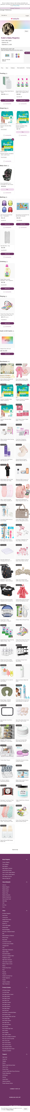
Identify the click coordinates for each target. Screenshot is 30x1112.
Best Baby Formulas (6, 1002)
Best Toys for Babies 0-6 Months (9, 1036)
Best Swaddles (5, 1032)
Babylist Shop (5, 892)
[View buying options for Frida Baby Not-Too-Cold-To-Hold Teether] (7, 671)
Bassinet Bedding (6, 929)
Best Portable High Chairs (7, 1028)
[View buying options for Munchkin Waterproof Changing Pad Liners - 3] (7, 551)
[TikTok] (7, 1092)
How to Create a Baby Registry (8, 872)
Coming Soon (5, 917)
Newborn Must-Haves (6, 919)
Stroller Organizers (6, 977)
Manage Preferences (15, 8)
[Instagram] (10, 1092)
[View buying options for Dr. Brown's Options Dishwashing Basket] (7, 771)
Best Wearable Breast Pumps (8, 1048)
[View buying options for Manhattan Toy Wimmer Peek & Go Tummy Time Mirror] (7, 791)
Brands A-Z (4, 923)
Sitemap (4, 1077)
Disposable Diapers (6, 953)
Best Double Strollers (6, 1020)
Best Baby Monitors (6, 1006)
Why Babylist (5, 866)
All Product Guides (6, 990)
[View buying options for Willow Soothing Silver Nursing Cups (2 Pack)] (7, 430)
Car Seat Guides (5, 992)
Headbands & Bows (6, 957)
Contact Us (4, 1059)
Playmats (4, 973)
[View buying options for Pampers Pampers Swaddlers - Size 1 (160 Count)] (7, 145)
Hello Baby (4, 901)
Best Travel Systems (6, 1044)
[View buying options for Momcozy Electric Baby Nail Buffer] (22, 671)
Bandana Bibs (5, 927)
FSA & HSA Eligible (6, 925)
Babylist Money (5, 888)
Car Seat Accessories (6, 941)
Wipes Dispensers (6, 983)
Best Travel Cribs (5, 1040)
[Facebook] (13, 1092)
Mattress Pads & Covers (7, 963)
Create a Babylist (5, 862)
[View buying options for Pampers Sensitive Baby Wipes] (7, 117)
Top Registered (5, 921)
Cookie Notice (5, 1079)
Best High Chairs (5, 1022)
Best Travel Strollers (6, 1042)
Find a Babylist (5, 864)
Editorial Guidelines (6, 1081)
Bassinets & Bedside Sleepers (8, 931)
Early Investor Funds (6, 899)
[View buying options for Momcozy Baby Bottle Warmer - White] (7, 82)
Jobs (3, 903)
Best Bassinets (5, 1010)
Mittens (3, 965)
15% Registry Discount (7, 876)
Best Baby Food (5, 1000)
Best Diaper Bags (6, 1018)
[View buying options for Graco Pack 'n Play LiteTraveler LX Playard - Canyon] (7, 611)
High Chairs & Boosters (7, 959)
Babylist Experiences (6, 897)
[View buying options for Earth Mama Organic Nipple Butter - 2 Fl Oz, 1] (22, 410)
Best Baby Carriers (6, 998)
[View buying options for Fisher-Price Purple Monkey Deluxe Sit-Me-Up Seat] (22, 811)
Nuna (3, 969)
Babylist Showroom (6, 894)
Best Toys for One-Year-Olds (8, 1038)
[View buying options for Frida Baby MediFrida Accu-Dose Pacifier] (7, 511)
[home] (15, 857)
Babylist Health (5, 890)
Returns (4, 1063)
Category (13, 67)
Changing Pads (5, 945)
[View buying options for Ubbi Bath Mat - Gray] (7, 237)
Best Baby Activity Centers (7, 994)
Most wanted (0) (20, 67)
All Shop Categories (6, 913)
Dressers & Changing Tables (8, 955)
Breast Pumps (5, 937)
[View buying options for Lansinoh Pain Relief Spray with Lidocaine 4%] (7, 451)
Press (3, 907)
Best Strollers (5, 1030)
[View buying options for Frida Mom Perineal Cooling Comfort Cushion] (22, 751)
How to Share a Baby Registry (8, 874)
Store (7, 67)
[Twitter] (20, 1092)
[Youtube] (23, 1092)
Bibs (3, 933)
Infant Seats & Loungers (7, 961)
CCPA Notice (5, 1075)
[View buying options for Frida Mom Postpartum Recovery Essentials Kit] (22, 430)
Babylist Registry (5, 886)
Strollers (4, 979)
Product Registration (6, 1073)
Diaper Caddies (5, 951)
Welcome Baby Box (6, 878)
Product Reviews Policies (7, 1083)
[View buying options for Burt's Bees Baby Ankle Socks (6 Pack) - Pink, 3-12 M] (22, 711)
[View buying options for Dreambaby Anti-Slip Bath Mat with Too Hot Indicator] (22, 206)
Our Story (4, 905)
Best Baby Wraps (6, 1008)
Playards (4, 971)
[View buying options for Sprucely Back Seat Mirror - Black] (7, 711)
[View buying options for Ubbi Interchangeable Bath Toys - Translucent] (7, 206)
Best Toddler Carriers (6, 1034)
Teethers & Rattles (6, 981)
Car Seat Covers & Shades (7, 943)
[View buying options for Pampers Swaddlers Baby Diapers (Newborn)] (22, 117)
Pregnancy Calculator (6, 1050)
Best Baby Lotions (6, 1004)
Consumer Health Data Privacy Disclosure (10, 1071)
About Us (4, 884)
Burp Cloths (4, 939)
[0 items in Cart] (28, 19)
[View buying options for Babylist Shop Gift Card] (7, 340)
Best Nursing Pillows (6, 1024)
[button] (12, 57)
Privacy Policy (16, 5)
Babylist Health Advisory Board (8, 1065)
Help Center (4, 1057)
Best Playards (5, 1026)
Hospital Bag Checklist (7, 870)
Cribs (3, 947)
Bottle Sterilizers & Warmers (8, 935)
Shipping (4, 1061)
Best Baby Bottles (6, 996)
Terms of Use (5, 1067)
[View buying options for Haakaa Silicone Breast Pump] (22, 611)
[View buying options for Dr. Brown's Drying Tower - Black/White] (22, 651)
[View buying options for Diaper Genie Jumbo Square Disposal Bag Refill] (22, 771)
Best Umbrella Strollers (7, 1046)
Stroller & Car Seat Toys (7, 975)
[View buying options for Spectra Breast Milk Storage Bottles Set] (7, 831)
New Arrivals (4, 915)
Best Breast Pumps (6, 1014)
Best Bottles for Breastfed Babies (9, 1012)
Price (2, 67)
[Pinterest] (16, 1092)
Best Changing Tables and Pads (8, 1016)
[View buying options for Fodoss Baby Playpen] (7, 751)
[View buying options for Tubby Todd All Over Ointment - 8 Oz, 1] (22, 791)
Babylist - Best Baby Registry (15, 18)
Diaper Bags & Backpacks (7, 949)
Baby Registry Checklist (7, 868)
